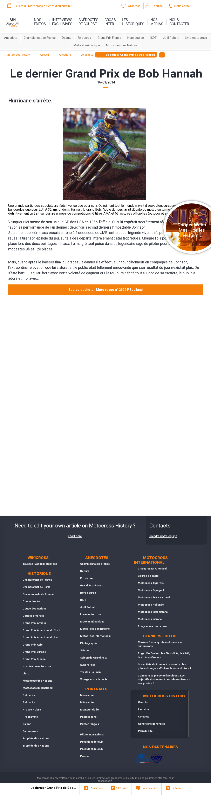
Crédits (143, 702)
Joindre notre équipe (163, 536)
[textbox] (162, 54)
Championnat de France (40, 38)
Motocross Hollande (151, 604)
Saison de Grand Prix (93, 657)
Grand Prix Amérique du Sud (41, 637)
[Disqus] (105, 353)
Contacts (143, 716)
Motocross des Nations (121, 45)
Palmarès (29, 695)
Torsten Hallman (90, 672)
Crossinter (110, 22)
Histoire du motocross (37, 666)
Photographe (88, 716)
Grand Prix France (109, 38)
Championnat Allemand (152, 568)
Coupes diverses (33, 615)
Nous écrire (182, 6)
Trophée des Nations (36, 738)
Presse (84, 756)
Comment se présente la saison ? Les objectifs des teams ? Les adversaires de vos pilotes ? (164, 679)
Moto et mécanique (87, 45)
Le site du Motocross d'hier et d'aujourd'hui (43, 6)
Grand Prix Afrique (35, 623)
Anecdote (10, 38)
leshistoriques (133, 22)
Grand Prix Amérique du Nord (41, 630)
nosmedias (156, 22)
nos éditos (40, 22)
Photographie (88, 643)
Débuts (66, 38)
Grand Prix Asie (33, 644)
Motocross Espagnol (151, 590)
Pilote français (89, 724)
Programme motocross (153, 626)
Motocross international (38, 687)
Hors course (135, 38)
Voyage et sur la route (94, 679)
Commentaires (150, 788)
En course (84, 38)
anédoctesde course (88, 22)
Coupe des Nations (34, 608)
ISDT (153, 38)
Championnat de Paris (36, 586)
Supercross (30, 731)
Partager (176, 788)
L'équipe (157, 6)
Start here (75, 536)
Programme (30, 716)
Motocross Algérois (151, 583)
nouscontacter (179, 22)
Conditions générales (151, 723)
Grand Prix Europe (34, 651)
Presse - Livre (32, 709)
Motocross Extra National (154, 597)
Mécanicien (87, 695)
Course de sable (148, 575)
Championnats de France (38, 594)
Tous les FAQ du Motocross (40, 563)
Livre (26, 673)
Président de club (91, 741)
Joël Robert (171, 38)
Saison (27, 724)
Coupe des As (31, 601)
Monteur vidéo (89, 709)
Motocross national (150, 619)
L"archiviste (96, 788)
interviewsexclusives (62, 22)
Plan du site (145, 731)
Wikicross (134, 6)
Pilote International (92, 734)
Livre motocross (196, 38)
